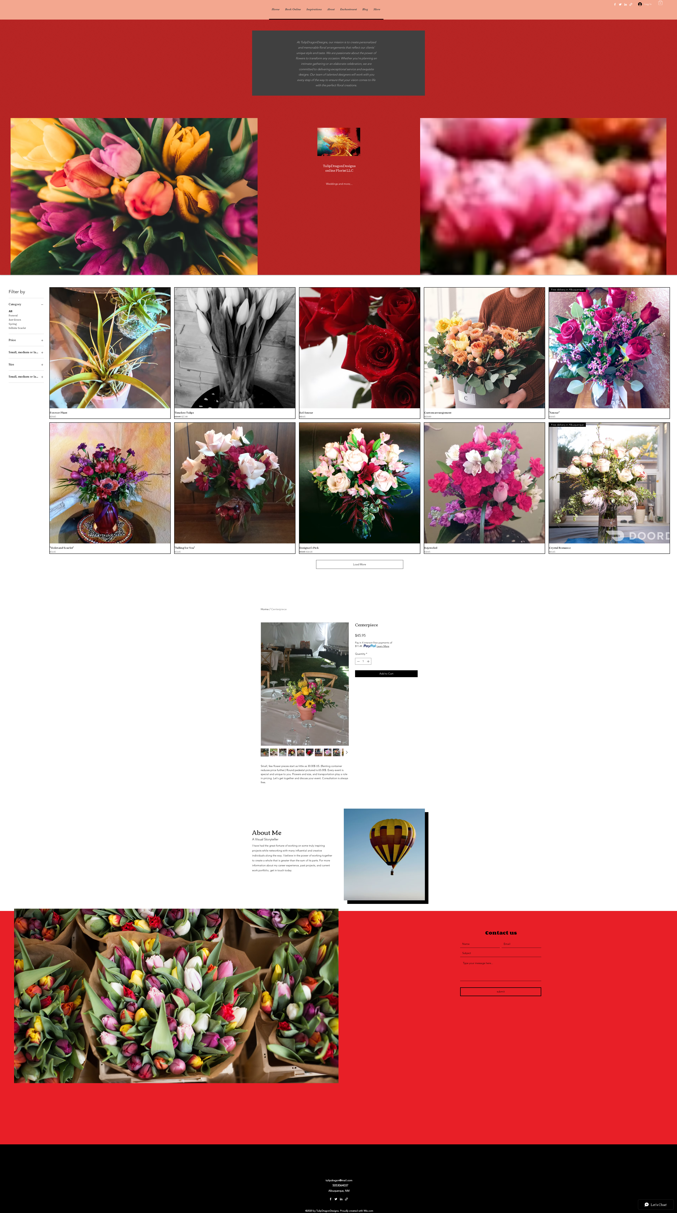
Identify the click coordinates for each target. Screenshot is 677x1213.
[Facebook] (615, 4)
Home (265, 609)
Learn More (383, 646)
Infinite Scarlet (17, 328)
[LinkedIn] (625, 4)
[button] (660, 2)
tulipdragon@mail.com (339, 1180)
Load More (359, 564)
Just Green (15, 319)
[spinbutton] (363, 661)
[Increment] (368, 661)
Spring (13, 324)
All (10, 311)
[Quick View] (110, 348)
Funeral (13, 315)
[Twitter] (620, 4)
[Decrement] (358, 661)
